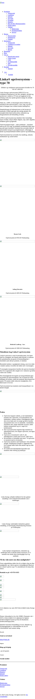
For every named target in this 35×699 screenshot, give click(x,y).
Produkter (7, 11)
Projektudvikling (17, 30)
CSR (9, 60)
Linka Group (12, 58)
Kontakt (6, 67)
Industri (10, 17)
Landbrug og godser (14, 44)
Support (10, 68)
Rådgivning (15, 29)
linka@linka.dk (4, 639)
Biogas (6, 34)
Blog (5, 53)
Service (14, 32)
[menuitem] (19, 22)
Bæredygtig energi (13, 56)
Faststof (10, 39)
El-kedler (10, 20)
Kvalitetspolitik (12, 62)
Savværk (10, 18)
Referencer (7, 41)
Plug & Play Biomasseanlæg (16, 23)
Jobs (9, 63)
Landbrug (11, 15)
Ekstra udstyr (12, 25)
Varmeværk (11, 13)
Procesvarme (12, 36)
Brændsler (7, 51)
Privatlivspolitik (12, 65)
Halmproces (11, 37)
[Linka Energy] (17, 4)
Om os (6, 55)
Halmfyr (10, 22)
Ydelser (10, 27)
